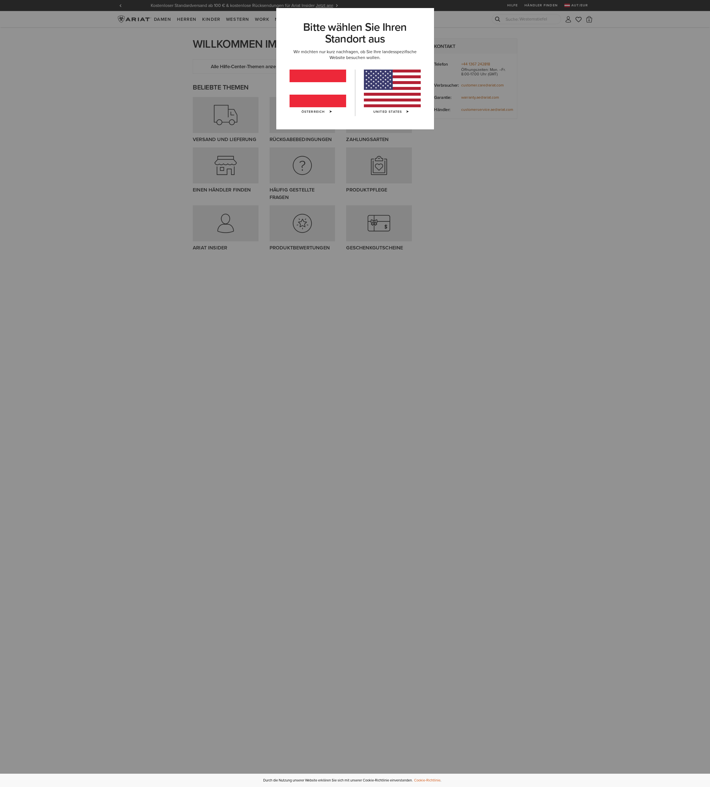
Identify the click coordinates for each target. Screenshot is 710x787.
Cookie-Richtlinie (427, 780)
